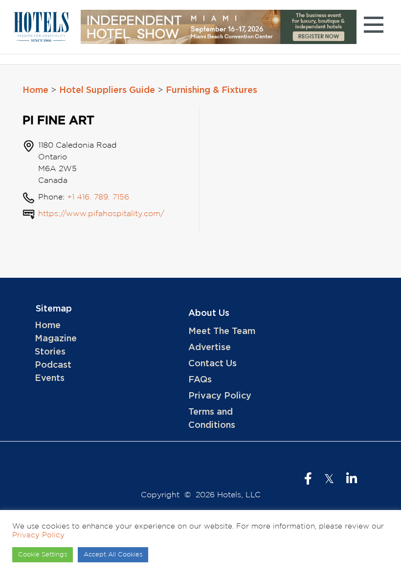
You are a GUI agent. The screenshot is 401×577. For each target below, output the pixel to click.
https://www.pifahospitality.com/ (101, 214)
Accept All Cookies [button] (113, 554)
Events (50, 378)
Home (35, 90)
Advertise (209, 347)
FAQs (200, 380)
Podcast (53, 365)
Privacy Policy (219, 396)
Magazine (56, 338)
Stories (50, 352)
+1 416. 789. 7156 (98, 197)
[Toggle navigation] (373, 27)
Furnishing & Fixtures (211, 90)
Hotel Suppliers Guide (107, 90)
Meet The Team (221, 331)
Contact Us (212, 363)
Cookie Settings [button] (42, 554)
